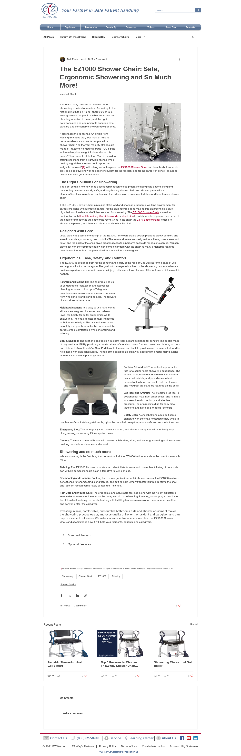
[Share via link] (85, 595)
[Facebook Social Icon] (182, 738)
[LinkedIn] (195, 738)
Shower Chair (86, 576)
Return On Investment (73, 37)
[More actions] (179, 59)
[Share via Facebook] (61, 595)
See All (194, 624)
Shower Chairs (120, 37)
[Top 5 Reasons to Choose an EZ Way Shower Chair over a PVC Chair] (120, 643)
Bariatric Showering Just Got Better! (65, 664)
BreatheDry (98, 37)
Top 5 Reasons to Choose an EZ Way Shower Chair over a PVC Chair (119, 664)
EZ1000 (102, 576)
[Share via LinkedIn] (77, 595)
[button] (111, 27)
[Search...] (198, 10)
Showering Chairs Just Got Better (173, 664)
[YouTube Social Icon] (189, 738)
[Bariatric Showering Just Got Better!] (67, 643)
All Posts (48, 37)
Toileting (116, 576)
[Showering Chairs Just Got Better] (173, 643)
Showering (67, 576)
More (138, 37)
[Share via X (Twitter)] (69, 595)
